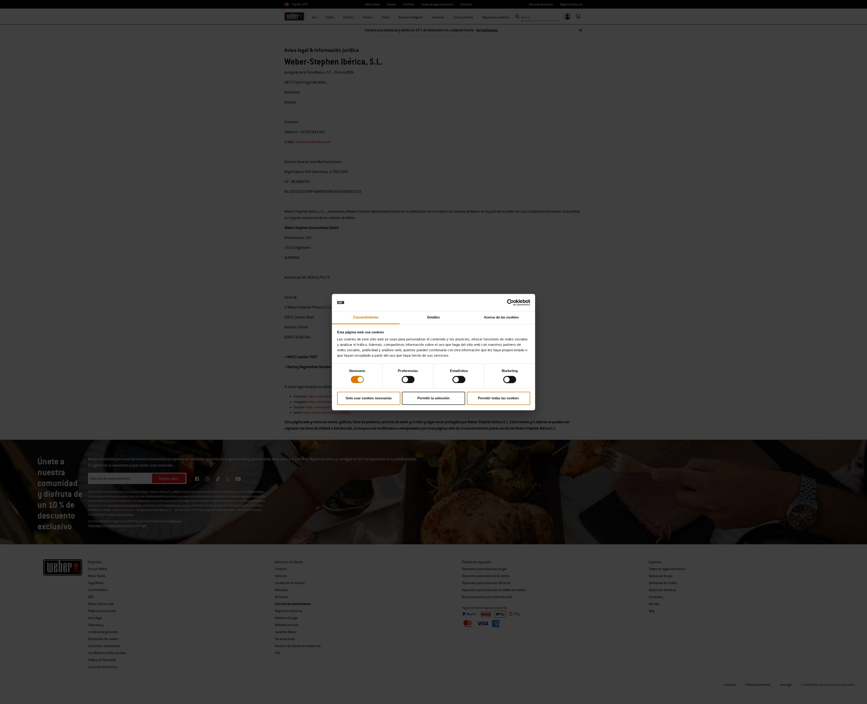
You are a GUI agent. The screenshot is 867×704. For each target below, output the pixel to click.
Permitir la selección (433, 398)
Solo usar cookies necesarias (369, 398)
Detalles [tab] (433, 317)
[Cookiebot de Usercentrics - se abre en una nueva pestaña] (510, 302)
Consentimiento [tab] (365, 317)
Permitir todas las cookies (498, 398)
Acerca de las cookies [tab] (501, 317)
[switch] (408, 379)
